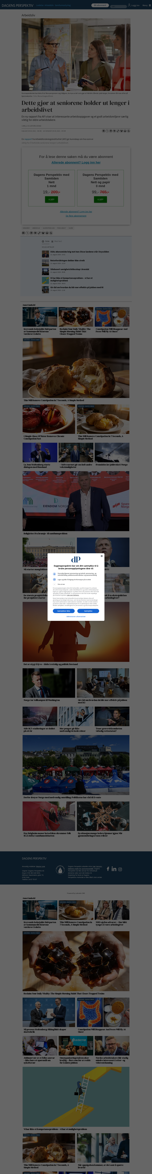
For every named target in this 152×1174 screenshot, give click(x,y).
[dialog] (76, 587)
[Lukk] (101, 556)
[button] (76, 584)
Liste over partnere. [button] (73, 595)
